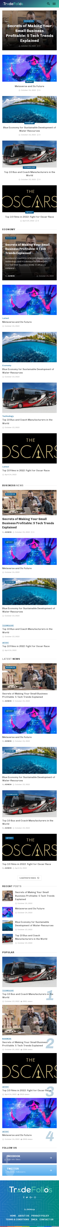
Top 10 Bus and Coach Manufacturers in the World (29, 174)
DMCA (34, 1219)
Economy (29, 123)
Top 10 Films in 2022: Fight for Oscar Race (29, 216)
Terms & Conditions (17, 1219)
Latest (29, 81)
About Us (23, 1216)
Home (13, 1216)
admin (11, 276)
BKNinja (31, 1209)
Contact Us (46, 1219)
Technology (29, 167)
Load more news (28, 878)
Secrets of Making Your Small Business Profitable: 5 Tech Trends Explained (29, 33)
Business (28, 21)
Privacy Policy (40, 1216)
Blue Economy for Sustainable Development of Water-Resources (29, 129)
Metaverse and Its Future (29, 86)
